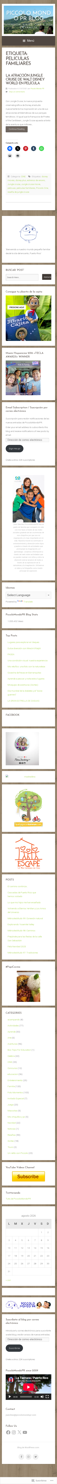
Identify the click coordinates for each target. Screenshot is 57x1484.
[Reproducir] (9, 1396)
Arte (9, 1037)
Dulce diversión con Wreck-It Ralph (24, 648)
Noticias (12, 1128)
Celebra (11, 1056)
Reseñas (12, 1135)
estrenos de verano (36, 180)
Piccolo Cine (42, 188)
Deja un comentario (17, 92)
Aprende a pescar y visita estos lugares (26, 678)
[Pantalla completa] (47, 1396)
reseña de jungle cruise (18, 192)
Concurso (12, 1068)
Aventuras (12, 1044)
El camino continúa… (18, 886)
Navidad (12, 1122)
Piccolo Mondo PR (37, 89)
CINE (23, 176)
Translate (28, 601)
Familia (11, 1086)
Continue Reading (15, 130)
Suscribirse (14, 1348)
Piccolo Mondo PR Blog (28, 16)
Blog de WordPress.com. (28, 1447)
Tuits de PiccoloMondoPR (18, 1198)
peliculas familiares (26, 188)
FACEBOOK (12, 715)
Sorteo (11, 1141)
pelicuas (12, 188)
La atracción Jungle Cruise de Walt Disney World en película (25, 79)
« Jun (8, 1280)
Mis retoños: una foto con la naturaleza (26, 666)
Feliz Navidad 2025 (17, 946)
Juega (10, 1104)
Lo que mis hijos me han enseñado (24, 902)
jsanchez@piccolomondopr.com (21, 1415)
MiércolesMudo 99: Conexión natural (25, 918)
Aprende (12, 1031)
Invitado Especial (16, 1098)
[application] (28, 1387)
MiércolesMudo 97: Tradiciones (23, 952)
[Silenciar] (42, 1396)
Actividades (13, 1025)
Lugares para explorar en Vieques (23, 642)
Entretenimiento (15, 1080)
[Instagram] (13, 1432)
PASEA (11, 654)
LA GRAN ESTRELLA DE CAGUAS (23, 700)
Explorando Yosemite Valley (21, 924)
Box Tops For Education (19, 1050)
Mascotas (12, 1110)
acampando (14, 1019)
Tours (10, 1147)
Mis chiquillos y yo (16, 1116)
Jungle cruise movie (30, 184)
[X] (19, 1432)
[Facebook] (8, 1432)
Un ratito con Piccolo (18, 1153)
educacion (13, 1074)
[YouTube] (24, 1432)
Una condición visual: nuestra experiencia (28, 660)
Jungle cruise (14, 184)
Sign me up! (14, 448)
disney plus (21, 180)
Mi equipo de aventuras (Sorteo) (23, 685)
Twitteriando (13, 1193)
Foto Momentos (15, 1092)
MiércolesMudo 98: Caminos (21, 930)
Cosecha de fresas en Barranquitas (24, 672)
